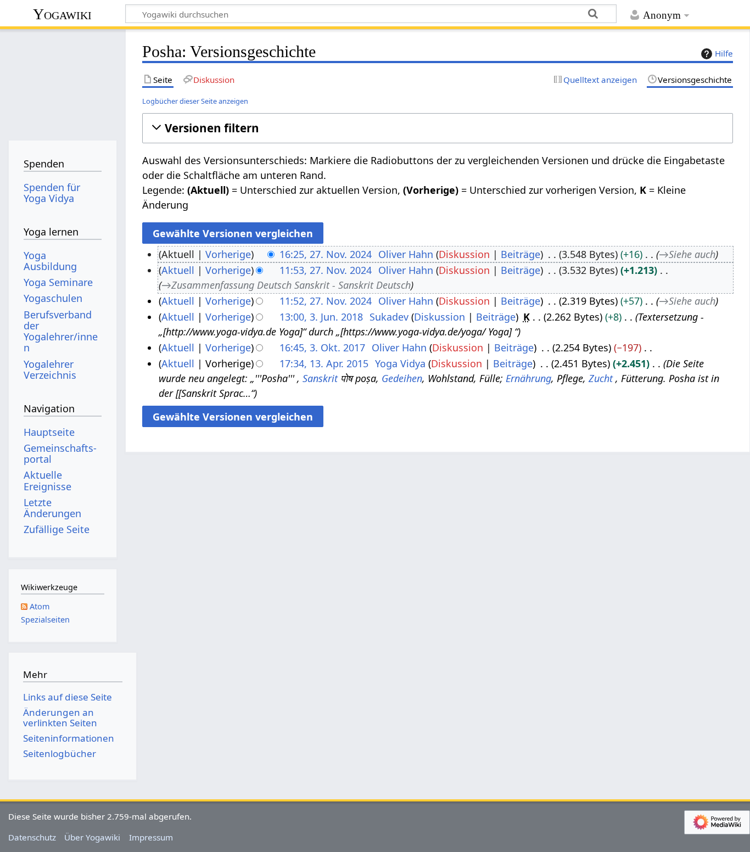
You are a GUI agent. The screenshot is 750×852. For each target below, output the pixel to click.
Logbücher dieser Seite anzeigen (195, 101)
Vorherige (228, 254)
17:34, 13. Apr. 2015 (323, 363)
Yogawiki (62, 14)
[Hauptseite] (62, 81)
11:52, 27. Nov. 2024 (325, 300)
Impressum (151, 837)
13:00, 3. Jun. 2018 (321, 316)
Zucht (601, 378)
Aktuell (177, 270)
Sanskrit (320, 378)
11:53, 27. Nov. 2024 (325, 270)
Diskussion (464, 254)
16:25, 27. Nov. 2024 (325, 254)
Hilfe (724, 53)
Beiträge (520, 254)
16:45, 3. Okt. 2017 (322, 347)
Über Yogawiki (92, 837)
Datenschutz (32, 837)
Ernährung (528, 378)
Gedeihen (402, 378)
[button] (437, 128)
